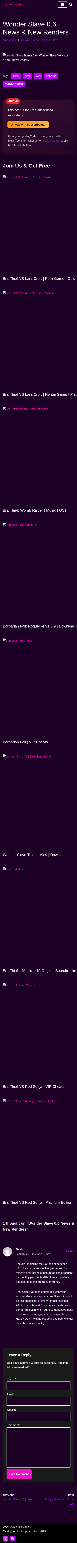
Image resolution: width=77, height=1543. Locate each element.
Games (35, 40)
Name (11, 1379)
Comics (25, 40)
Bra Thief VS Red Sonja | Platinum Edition (37, 1202)
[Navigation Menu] (62, 4)
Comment (14, 1425)
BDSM (16, 76)
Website (11, 1409)
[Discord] (12, 1539)
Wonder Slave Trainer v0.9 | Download (35, 855)
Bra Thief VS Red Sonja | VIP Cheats (33, 1086)
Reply (70, 1251)
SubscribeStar (51, 140)
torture (51, 76)
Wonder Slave (49, 40)
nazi (38, 76)
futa (27, 76)
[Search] (70, 4)
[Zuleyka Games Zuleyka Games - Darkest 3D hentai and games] (14, 4)
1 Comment (10, 40)
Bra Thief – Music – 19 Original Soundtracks (39, 971)
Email (11, 1394)
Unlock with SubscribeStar (28, 124)
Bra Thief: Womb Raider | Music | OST (35, 510)
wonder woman (14, 84)
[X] (5, 1539)
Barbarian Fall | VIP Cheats (25, 742)
